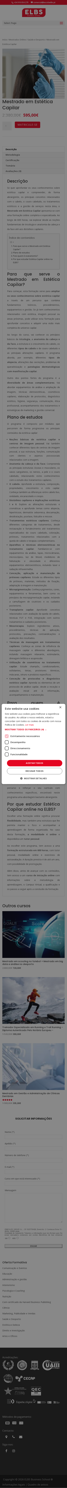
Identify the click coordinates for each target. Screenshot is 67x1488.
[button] (33, 729)
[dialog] (33, 744)
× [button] (60, 707)
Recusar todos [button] (34, 771)
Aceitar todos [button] (34, 763)
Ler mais (29, 724)
